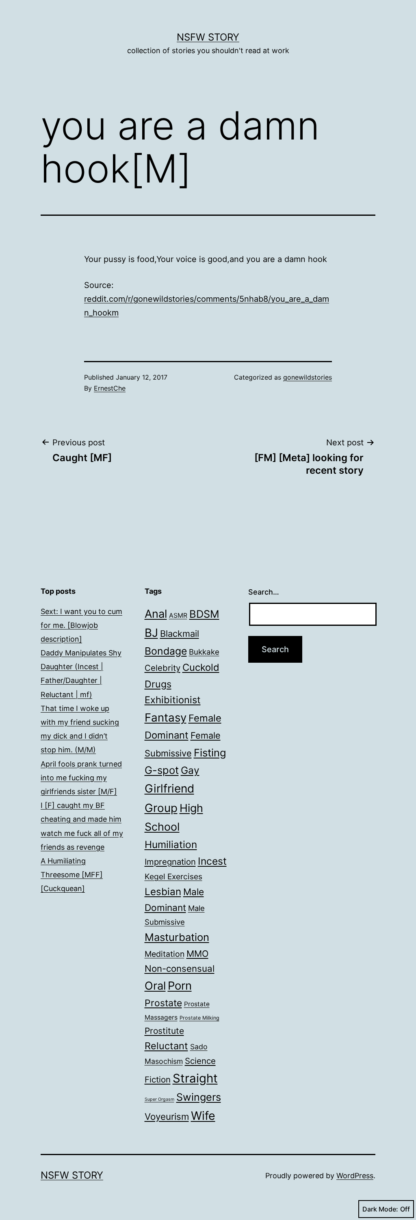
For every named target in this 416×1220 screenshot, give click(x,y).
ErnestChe (110, 388)
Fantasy (165, 717)
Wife (203, 1115)
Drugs (158, 684)
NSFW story (208, 37)
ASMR (178, 615)
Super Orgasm (159, 1099)
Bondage (166, 651)
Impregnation (170, 862)
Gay (190, 770)
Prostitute (164, 1031)
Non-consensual (179, 968)
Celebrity (162, 668)
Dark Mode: (380, 1209)
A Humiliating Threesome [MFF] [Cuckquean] (72, 875)
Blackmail (179, 633)
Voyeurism (167, 1116)
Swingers (198, 1097)
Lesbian (163, 892)
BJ (151, 633)
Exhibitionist (173, 700)
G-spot (162, 770)
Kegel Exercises (173, 876)
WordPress (354, 1175)
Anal (156, 614)
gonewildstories (307, 377)
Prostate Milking (199, 1018)
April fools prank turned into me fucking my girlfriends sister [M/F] (81, 778)
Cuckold (200, 667)
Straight (195, 1078)
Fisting (210, 752)
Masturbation (177, 937)
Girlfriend (169, 788)
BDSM (204, 614)
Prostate (163, 1003)
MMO (197, 953)
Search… (263, 592)
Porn (180, 985)
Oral (155, 985)
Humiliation (171, 844)
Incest (212, 861)
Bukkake (204, 652)
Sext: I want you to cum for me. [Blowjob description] (81, 625)
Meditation (164, 954)
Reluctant (166, 1046)
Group (161, 808)
